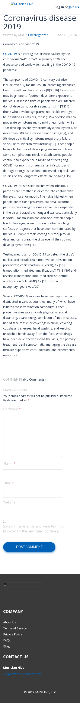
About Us (9, 622)
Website (9, 502)
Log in (59, 7)
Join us (74, 7)
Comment (12, 409)
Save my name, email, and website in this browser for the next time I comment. (33, 529)
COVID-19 (10, 54)
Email (8, 483)
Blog (6, 646)
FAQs (7, 640)
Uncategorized (38, 35)
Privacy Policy (12, 634)
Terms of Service (15, 628)
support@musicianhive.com (22, 674)
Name (9, 463)
